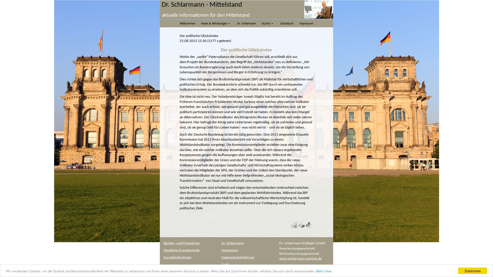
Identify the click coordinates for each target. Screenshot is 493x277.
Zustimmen (473, 270)
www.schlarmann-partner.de (300, 259)
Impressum (229, 250)
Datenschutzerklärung (237, 257)
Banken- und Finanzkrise (182, 243)
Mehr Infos (324, 271)
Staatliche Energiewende (182, 250)
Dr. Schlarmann (232, 243)
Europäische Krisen (177, 257)
